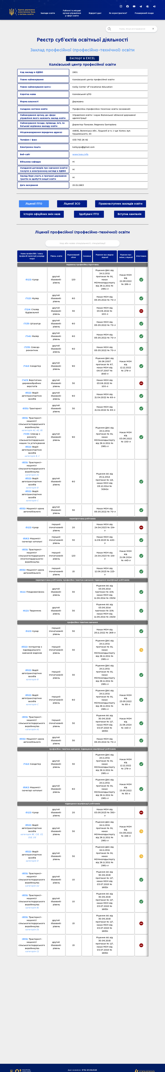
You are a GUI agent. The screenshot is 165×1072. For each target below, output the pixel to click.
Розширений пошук (144, 13)
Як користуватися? (118, 13)
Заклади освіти (48, 13)
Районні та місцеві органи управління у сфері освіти (72, 13)
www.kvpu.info (80, 154)
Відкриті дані (95, 13)
